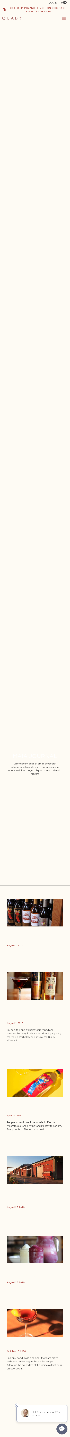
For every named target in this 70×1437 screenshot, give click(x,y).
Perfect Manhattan (27, 1345)
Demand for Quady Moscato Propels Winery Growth (32, 1196)
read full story (17, 957)
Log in (53, 2)
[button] (64, 18)
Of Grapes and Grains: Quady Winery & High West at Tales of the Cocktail (33, 1012)
